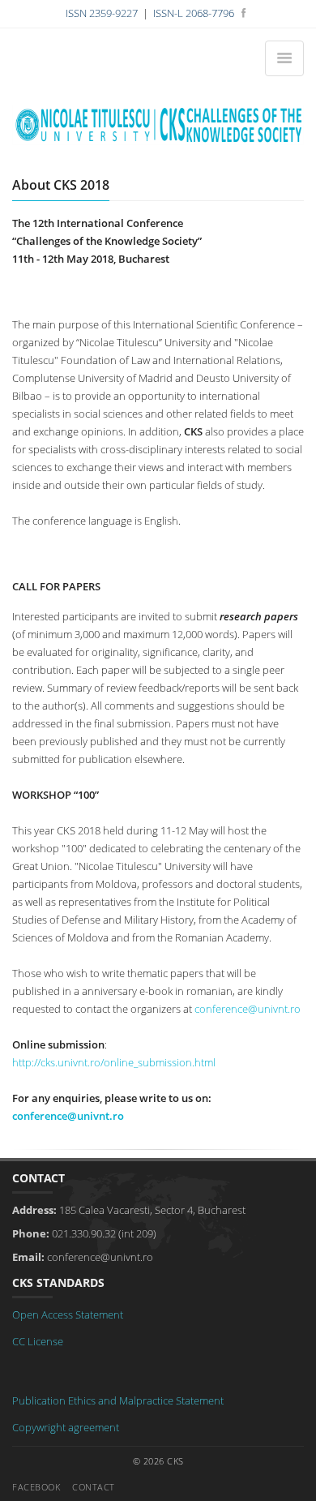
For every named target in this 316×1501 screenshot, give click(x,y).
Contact (93, 1487)
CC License (37, 1341)
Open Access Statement (67, 1314)
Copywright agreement (65, 1427)
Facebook (36, 1487)
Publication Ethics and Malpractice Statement (118, 1400)
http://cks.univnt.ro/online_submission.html (114, 1062)
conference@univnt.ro (247, 1008)
